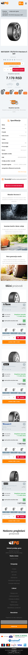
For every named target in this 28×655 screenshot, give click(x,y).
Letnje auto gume (14, 11)
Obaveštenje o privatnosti (14, 608)
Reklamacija (14, 602)
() (22, 3)
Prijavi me (14, 626)
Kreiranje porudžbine (14, 599)
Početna (5, 11)
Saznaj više (17, 652)
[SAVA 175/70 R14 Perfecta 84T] (14, 355)
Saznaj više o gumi (14, 342)
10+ (24, 320)
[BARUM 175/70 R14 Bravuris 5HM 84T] (14, 415)
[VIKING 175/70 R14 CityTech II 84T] (14, 296)
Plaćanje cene (14, 593)
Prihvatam (11, 652)
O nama (14, 569)
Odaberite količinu (14, 66)
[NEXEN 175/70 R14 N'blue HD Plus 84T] (14, 474)
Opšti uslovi (14, 572)
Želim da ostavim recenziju (14, 185)
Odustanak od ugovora (14, 580)
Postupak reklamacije (14, 583)
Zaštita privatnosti (14, 596)
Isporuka (14, 575)
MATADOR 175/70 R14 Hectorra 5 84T (13, 15)
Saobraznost (14, 577)
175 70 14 (5, 13)
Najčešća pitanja (14, 605)
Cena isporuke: (7, 314)
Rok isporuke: (7, 316)
